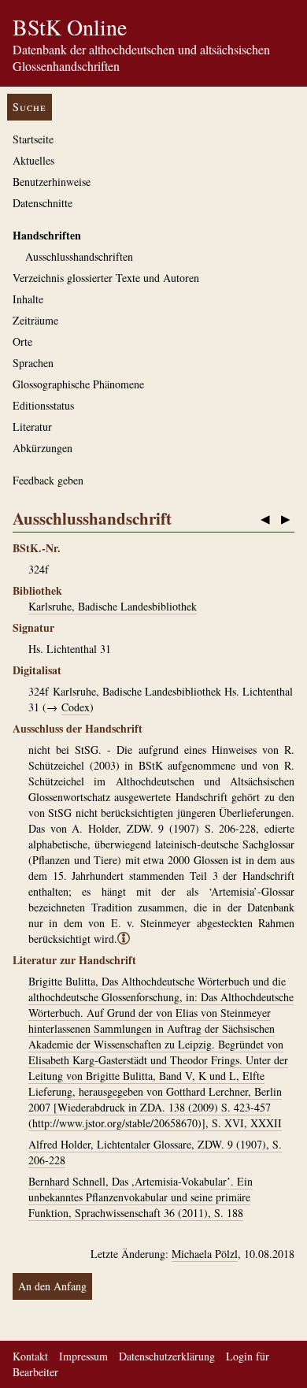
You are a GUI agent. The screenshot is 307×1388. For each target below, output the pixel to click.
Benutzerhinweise (52, 181)
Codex (75, 707)
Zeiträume (35, 320)
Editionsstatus (43, 405)
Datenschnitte (42, 202)
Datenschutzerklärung (167, 1356)
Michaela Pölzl (205, 1253)
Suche (29, 106)
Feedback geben (48, 480)
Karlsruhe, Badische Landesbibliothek (112, 606)
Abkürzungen (42, 447)
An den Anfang (52, 1286)
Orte (22, 341)
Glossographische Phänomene (78, 384)
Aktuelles (33, 160)
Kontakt (30, 1356)
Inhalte (28, 298)
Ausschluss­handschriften (79, 256)
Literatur (32, 426)
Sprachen (33, 362)
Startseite (33, 139)
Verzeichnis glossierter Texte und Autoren (106, 277)
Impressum (83, 1356)
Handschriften (47, 235)
